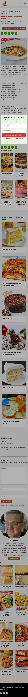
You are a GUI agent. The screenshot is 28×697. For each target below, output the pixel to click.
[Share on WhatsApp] (12, 33)
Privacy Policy (3, 689)
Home (2, 11)
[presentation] (14, 234)
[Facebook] (1, 693)
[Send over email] (9, 33)
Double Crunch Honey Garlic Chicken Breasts (12, 284)
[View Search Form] (20, 3)
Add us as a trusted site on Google (15, 28)
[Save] (4, 39)
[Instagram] (7, 693)
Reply (3, 453)
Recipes (13, 11)
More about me (13, 558)
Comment (4, 468)
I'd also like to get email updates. (15, 138)
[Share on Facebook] (2, 33)
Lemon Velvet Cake (9, 250)
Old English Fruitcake (10, 319)
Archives (7, 11)
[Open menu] (25, 3)
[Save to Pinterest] (5, 33)
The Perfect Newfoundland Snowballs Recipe (12, 353)
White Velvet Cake (9, 388)
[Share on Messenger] (16, 33)
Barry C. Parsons (6, 21)
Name (3, 489)
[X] (4, 693)
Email (3, 496)
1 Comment (12, 23)
